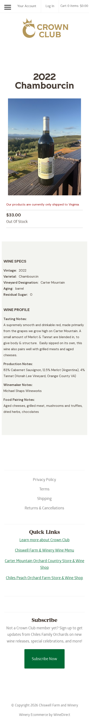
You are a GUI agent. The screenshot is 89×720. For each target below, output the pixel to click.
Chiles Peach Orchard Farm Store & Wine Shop (44, 578)
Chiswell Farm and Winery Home (44, 30)
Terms (44, 489)
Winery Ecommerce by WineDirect (44, 715)
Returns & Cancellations (44, 508)
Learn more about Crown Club (44, 540)
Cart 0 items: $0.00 (74, 6)
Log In (50, 6)
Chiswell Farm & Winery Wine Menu (44, 551)
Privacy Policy (44, 480)
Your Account (26, 6)
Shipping (44, 499)
